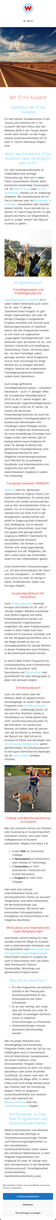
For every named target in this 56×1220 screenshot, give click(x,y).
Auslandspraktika (21, 603)
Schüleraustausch (34, 705)
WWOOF (9, 490)
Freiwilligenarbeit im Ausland (21, 299)
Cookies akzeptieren (28, 1196)
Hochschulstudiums (16, 1106)
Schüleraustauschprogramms (21, 743)
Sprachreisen (33, 672)
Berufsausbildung (15, 1102)
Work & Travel (22, 188)
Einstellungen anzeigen (28, 1212)
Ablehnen (28, 1204)
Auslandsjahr (21, 755)
